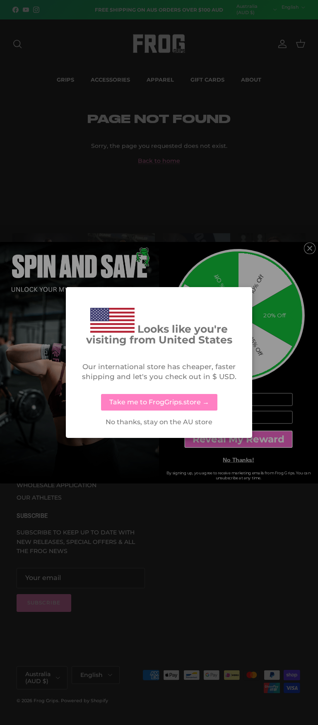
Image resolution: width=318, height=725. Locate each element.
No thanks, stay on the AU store (159, 422)
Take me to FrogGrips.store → (159, 402)
